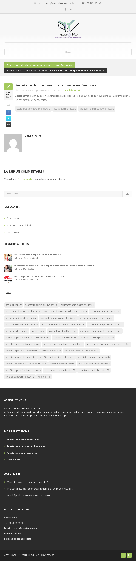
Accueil (11, 70)
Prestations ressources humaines (26, 446)
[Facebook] (65, 9)
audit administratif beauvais (62, 331)
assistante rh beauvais (65, 108)
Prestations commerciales (22, 452)
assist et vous (38, 331)
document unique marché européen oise (100, 331)
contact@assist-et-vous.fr (57, 3)
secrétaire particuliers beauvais (94, 363)
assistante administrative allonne (77, 304)
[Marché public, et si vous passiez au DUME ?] (8, 278)
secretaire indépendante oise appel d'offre (108, 344)
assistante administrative (20, 225)
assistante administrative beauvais (23, 311)
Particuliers (13, 459)
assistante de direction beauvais (22, 324)
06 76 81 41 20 (16, 522)
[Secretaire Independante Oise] (68, 29)
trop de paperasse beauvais (20, 376)
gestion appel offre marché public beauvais (27, 337)
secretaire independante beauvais (23, 344)
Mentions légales (12, 533)
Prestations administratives (23, 439)
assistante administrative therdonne (58, 317)
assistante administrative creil (105, 311)
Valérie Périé (72, 90)
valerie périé (44, 376)
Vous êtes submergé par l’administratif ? (38, 254)
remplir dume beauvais (64, 337)
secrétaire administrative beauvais (97, 108)
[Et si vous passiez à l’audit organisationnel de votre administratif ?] (8, 268)
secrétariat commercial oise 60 (59, 370)
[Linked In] (71, 9)
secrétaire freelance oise (62, 363)
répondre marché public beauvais (97, 337)
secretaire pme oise (51, 350)
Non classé (13, 232)
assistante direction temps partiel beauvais (63, 324)
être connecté (25, 178)
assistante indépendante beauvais (105, 324)
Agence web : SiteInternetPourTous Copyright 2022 (29, 554)
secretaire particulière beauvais (21, 350)
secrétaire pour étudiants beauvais (23, 370)
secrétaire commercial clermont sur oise (26, 363)
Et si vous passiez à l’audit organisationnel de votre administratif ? (54, 265)
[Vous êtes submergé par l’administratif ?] (8, 257)
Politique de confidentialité (17, 538)
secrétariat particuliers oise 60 (94, 370)
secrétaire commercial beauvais (94, 357)
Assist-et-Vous (26, 70)
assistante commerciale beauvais (33, 108)
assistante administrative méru (21, 317)
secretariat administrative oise (21, 357)
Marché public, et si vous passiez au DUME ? (40, 276)
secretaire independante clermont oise (63, 344)
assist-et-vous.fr (14, 304)
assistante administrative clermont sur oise (65, 311)
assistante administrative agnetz (41, 304)
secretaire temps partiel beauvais (81, 350)
